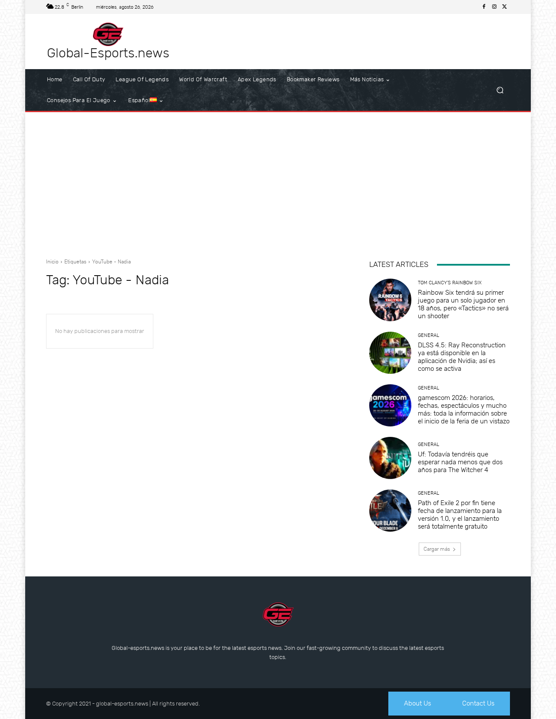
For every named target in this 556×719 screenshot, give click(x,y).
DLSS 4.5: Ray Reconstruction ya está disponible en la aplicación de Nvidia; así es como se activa (462, 357)
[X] (505, 7)
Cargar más (437, 549)
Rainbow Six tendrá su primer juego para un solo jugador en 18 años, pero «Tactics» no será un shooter (463, 304)
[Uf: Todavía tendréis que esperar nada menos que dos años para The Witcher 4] (390, 458)
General (428, 335)
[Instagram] (494, 7)
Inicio (52, 262)
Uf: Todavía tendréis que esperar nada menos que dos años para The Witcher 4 (460, 462)
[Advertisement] (278, 182)
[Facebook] (484, 7)
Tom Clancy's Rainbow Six (450, 282)
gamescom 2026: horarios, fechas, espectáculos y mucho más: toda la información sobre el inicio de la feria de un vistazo (464, 409)
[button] (500, 90)
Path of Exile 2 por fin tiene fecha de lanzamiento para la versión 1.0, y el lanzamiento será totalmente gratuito (460, 514)
